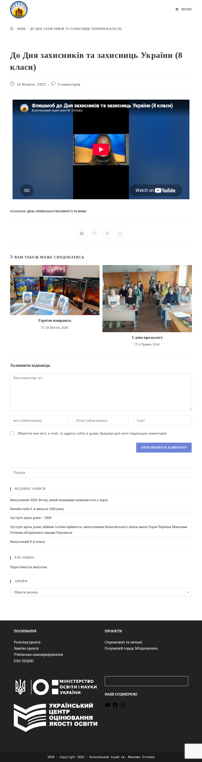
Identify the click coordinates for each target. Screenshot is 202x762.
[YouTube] (108, 706)
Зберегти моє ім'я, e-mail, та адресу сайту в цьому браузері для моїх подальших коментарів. (92, 433)
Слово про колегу (147, 337)
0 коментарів (69, 84)
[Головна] (11, 29)
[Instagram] (123, 706)
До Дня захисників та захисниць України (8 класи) (75, 29)
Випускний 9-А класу (27, 541)
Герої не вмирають (54, 320)
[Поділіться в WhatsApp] (120, 234)
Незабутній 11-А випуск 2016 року (37, 509)
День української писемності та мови (56, 211)
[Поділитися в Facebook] (82, 234)
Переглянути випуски (28, 567)
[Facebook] (115, 706)
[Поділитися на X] (107, 234)
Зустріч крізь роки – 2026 (30, 517)
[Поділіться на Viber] (95, 234)
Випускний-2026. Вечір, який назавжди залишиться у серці (59, 500)
